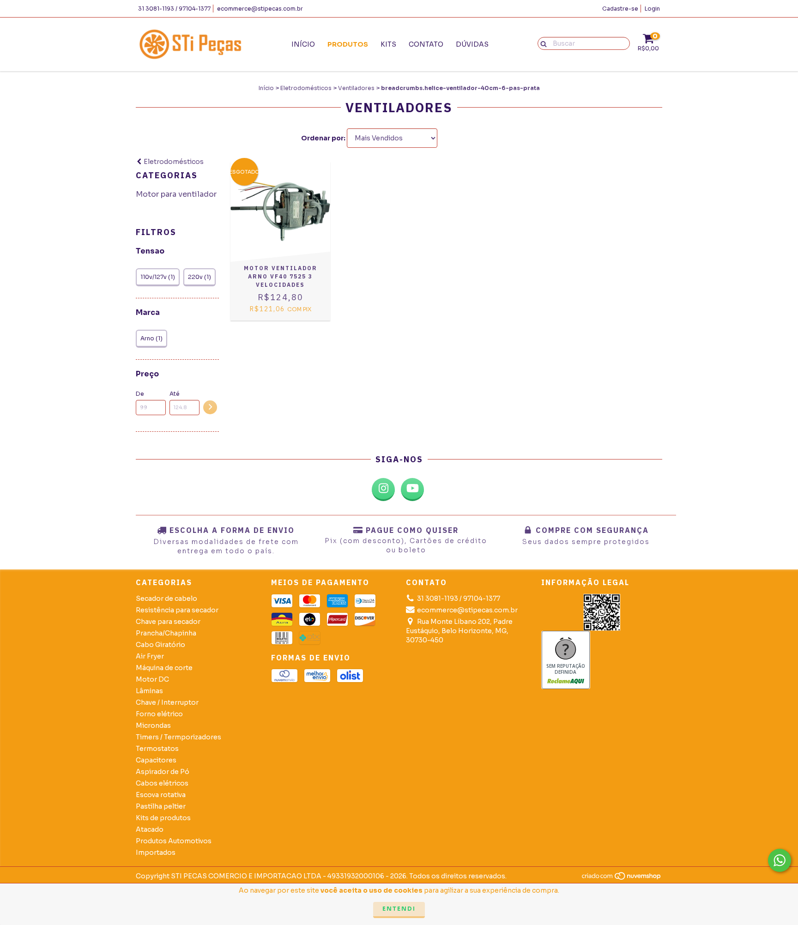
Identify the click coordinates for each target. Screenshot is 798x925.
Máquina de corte (164, 668)
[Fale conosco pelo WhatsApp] (779, 860)
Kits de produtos (163, 818)
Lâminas (149, 691)
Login (652, 8)
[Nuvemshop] (621, 878)
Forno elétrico (159, 714)
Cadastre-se (620, 8)
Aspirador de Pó (162, 772)
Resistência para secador (177, 610)
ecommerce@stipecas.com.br (260, 8)
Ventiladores (356, 88)
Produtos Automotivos (174, 841)
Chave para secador (168, 621)
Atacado (149, 829)
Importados (155, 852)
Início (303, 44)
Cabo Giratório (160, 645)
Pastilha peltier (161, 806)
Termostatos (157, 748)
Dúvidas (472, 44)
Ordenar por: (323, 138)
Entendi (399, 908)
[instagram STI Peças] (383, 489)
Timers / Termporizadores (178, 737)
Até (174, 393)
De (140, 393)
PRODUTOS (347, 44)
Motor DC (152, 679)
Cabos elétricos (162, 783)
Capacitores (156, 760)
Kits (388, 44)
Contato (426, 44)
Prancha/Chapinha (166, 633)
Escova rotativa (161, 795)
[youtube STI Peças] (412, 489)
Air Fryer (150, 656)
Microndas (153, 725)
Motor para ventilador (176, 194)
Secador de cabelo (166, 598)
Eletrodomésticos (306, 88)
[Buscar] (541, 43)
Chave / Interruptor (167, 702)
